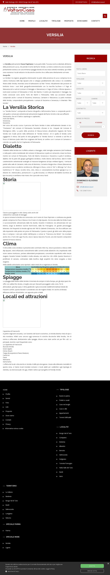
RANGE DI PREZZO (83, 118)
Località (79, 89)
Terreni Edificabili (65, 417)
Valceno (8, 518)
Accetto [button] (92, 566)
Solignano (62, 459)
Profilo (7, 394)
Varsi (61, 476)
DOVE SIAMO (82, 21)
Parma (7, 531)
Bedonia (62, 442)
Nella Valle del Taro (66, 468)
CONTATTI (95, 21)
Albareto (62, 446)
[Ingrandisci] (4, 329)
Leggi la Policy (50, 569)
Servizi (7, 398)
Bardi (61, 472)
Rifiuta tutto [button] (92, 571)
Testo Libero (81, 69)
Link (6, 407)
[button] (37, 571)
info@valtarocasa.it (98, 2)
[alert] (55, 568)
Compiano (62, 438)
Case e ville (63, 409)
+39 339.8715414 (81, 2)
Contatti (8, 420)
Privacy (8, 424)
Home (5, 46)
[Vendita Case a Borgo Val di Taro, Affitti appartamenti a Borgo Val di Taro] (18, 11)
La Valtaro (9, 492)
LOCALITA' (43, 21)
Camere (94, 99)
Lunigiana (8, 514)
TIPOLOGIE (56, 21)
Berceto (62, 450)
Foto (7, 403)
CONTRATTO (81, 108)
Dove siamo (9, 416)
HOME (22, 21)
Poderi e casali (64, 400)
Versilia (7, 543)
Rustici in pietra (64, 396)
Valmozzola (63, 455)
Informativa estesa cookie (14, 428)
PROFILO (31, 21)
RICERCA (91, 135)
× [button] (108, 563)
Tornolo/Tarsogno (65, 463)
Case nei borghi (64, 404)
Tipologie (80, 79)
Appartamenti (64, 413)
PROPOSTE (68, 21)
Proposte (8, 411)
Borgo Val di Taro (65, 433)
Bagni (78, 99)
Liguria (7, 548)
